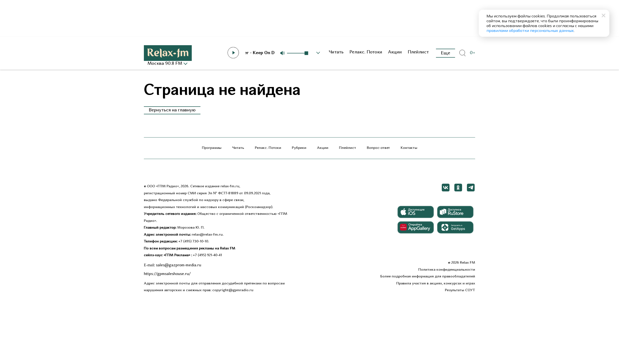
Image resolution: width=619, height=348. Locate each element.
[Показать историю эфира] (318, 53)
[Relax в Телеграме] (470, 187)
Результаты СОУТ (460, 290)
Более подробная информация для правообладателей (427, 276)
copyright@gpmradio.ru (232, 290)
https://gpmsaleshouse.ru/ (167, 274)
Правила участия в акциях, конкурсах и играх (435, 283)
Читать (336, 52)
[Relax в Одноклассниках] (458, 187)
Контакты (409, 148)
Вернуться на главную (172, 110)
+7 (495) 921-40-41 (207, 255)
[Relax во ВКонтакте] (445, 187)
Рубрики (299, 148)
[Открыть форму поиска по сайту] (462, 53)
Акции (395, 52)
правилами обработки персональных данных (530, 30)
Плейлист (418, 52)
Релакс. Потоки (365, 52)
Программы (211, 148)
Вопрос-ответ (378, 148)
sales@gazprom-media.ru (178, 265)
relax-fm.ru (230, 186)
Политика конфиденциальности (446, 270)
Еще (445, 53)
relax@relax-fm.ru (207, 235)
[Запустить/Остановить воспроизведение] (233, 52)
